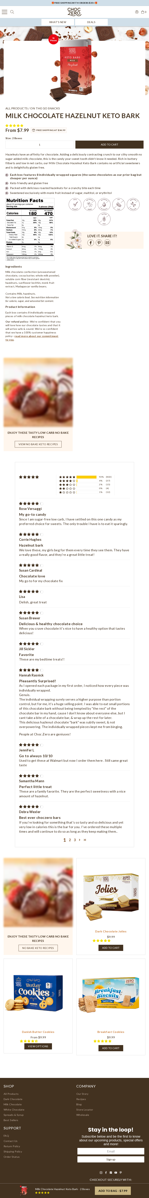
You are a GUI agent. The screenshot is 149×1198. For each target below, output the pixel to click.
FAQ (6, 1135)
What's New (57, 22)
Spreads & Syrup (14, 1114)
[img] (29, 503)
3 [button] (75, 840)
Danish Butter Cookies (38, 1031)
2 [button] (70, 840)
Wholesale (82, 1114)
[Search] (12, 12)
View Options (38, 1046)
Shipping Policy (13, 1151)
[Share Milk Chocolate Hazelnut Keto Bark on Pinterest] (99, 242)
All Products (11, 1093)
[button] (14, 125)
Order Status (12, 1156)
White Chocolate (14, 1109)
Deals (91, 22)
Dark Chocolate (13, 1099)
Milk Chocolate (13, 1104)
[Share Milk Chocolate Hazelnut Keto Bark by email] (107, 242)
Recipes (81, 1099)
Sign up (110, 1159)
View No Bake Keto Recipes (38, 444)
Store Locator (84, 1109)
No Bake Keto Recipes (38, 947)
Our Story (82, 1093)
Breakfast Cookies (110, 1031)
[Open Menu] (4, 12)
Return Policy (12, 1146)
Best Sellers (11, 1120)
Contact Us (11, 1140)
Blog (79, 1104)
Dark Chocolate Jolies (110, 931)
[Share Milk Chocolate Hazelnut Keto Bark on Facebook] (90, 242)
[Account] (136, 12)
